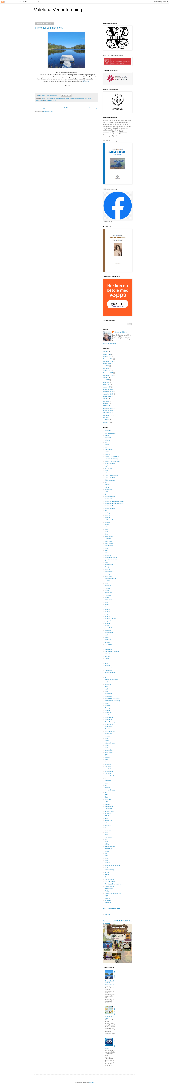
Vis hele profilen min (109, 343)
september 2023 (108, 394)
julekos (107, 625)
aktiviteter (108, 430)
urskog (50, 100)
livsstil (75, 98)
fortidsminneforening (111, 520)
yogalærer (108, 900)
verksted (107, 872)
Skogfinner (108, 799)
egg (106, 482)
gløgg (106, 534)
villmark (107, 874)
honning (107, 569)
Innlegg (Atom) (48, 111)
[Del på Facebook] (68, 95)
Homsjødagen (109, 564)
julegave (107, 614)
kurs (106, 677)
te (105, 827)
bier (106, 442)
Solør (106, 802)
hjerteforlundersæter (111, 560)
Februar (107, 487)
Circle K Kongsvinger (111, 475)
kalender (107, 642)
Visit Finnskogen (110, 879)
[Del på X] (66, 95)
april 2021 (106, 420)
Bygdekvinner (109, 466)
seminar (107, 788)
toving (106, 835)
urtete (106, 856)
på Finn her (85, 81)
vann (54, 100)
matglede (107, 710)
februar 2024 (107, 387)
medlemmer (108, 719)
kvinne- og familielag (111, 679)
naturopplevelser (110, 743)
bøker (106, 470)
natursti (107, 745)
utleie (106, 860)
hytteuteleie (108, 593)
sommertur (108, 813)
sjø (105, 792)
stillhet (45, 100)
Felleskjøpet (108, 489)
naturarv (107, 741)
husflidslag (108, 581)
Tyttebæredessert (110, 846)
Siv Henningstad (110, 790)
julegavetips (108, 621)
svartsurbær (108, 820)
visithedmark (109, 889)
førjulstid (107, 524)
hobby (107, 562)
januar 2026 (106, 356)
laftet (106, 682)
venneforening (109, 870)
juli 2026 (105, 352)
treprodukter (108, 837)
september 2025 (108, 361)
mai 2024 (106, 380)
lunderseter (108, 694)
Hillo (106, 550)
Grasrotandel (109, 536)
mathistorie (108, 712)
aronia (107, 435)
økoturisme (108, 903)
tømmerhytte (108, 849)
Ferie (43, 98)
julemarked (108, 628)
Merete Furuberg (110, 722)
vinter (106, 877)
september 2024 (108, 375)
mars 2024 (106, 385)
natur (86, 98)
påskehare (108, 766)
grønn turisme (109, 543)
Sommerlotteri (109, 809)
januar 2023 (106, 406)
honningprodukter (110, 578)
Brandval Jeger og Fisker (112, 461)
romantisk (108, 781)
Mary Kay (107, 705)
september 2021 (108, 415)
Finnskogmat (109, 506)
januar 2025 (106, 370)
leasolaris (108, 684)
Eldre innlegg (93, 108)
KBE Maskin (108, 644)
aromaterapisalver (110, 433)
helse (57, 98)
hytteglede (108, 586)
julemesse (108, 630)
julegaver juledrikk (110, 618)
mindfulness (80, 98)
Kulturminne (108, 670)
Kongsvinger (109, 649)
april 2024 (106, 382)
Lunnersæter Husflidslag (112, 701)
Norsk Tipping (109, 752)
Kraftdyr (107, 658)
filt (105, 494)
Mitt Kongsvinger (110, 731)
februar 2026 (107, 354)
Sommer (107, 804)
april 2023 (106, 403)
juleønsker (108, 640)
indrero (107, 597)
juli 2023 (105, 399)
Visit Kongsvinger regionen (113, 884)
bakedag (107, 440)
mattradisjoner (109, 717)
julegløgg (107, 623)
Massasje (108, 708)
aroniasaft (108, 438)
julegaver (107, 616)
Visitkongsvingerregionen (113, 893)
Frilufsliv (107, 522)
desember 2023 (108, 389)
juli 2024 (105, 377)
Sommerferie (39, 100)
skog (89, 98)
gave (106, 529)
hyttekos (107, 588)
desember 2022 (108, 408)
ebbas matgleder (110, 480)
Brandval (107, 454)
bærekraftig (108, 468)
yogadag (107, 898)
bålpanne (108, 473)
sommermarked (109, 811)
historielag (108, 555)
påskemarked (109, 771)
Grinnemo (108, 539)
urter (106, 853)
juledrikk (107, 611)
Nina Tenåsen (109, 750)
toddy (106, 832)
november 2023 (108, 392)
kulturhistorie (109, 668)
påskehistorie (109, 769)
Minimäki (107, 729)
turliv (106, 842)
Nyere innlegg (40, 108)
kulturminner (108, 675)
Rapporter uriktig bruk (111, 908)
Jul (105, 607)
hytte (106, 583)
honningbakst (109, 571)
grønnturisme (109, 546)
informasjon (108, 600)
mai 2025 (106, 368)
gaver (106, 531)
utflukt (106, 858)
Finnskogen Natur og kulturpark (114, 503)
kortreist (107, 654)
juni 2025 (106, 366)
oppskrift (107, 757)
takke (106, 823)
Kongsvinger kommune (112, 651)
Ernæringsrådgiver (121, 332)
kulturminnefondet (110, 672)
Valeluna (107, 863)
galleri (107, 527)
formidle (107, 517)
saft (106, 785)
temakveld (108, 830)
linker (71, 98)
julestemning (109, 632)
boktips (107, 452)
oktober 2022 (107, 413)
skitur (106, 795)
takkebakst (108, 825)
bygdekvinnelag (110, 463)
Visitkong (107, 891)
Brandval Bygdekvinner (112, 456)
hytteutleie (108, 595)
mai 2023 (106, 401)
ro (105, 778)
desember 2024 (108, 373)
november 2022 (108, 410)
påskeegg (108, 764)
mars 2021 (106, 422)
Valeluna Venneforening (58, 9)
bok (106, 447)
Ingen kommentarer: (52, 95)
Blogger (91, 1082)
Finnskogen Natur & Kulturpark (114, 501)
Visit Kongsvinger (110, 881)
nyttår (106, 755)
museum (107, 736)
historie (107, 553)
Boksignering (109, 449)
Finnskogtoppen (110, 508)
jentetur (107, 604)
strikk (106, 818)
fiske (53, 98)
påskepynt (108, 773)
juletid (106, 635)
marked (107, 703)
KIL (106, 647)
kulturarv (107, 665)
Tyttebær (107, 844)
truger (106, 839)
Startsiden (67, 108)
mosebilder (108, 734)
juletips (107, 637)
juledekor (107, 609)
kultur (106, 663)
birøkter (107, 445)
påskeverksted (109, 776)
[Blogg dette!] (64, 95)
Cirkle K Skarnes (110, 477)
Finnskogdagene (110, 496)
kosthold (107, 656)
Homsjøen (62, 98)
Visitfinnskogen (109, 886)
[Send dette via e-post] (62, 95)
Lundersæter (109, 696)
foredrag (107, 513)
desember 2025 (108, 359)
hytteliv (107, 590)
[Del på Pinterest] (70, 95)
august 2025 (107, 363)
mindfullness (109, 724)
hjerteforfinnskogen (111, 557)
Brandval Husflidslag (111, 459)
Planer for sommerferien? (49, 27)
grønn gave (108, 541)
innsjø (67, 98)
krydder (107, 661)
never (106, 748)
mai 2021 (106, 417)
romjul (107, 783)
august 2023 (107, 396)
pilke (106, 759)
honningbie (108, 574)
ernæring (107, 484)
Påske (107, 762)
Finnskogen (48, 98)
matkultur (107, 715)
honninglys (108, 576)
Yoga (106, 896)
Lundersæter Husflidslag (112, 698)
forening (107, 515)
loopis (106, 691)
